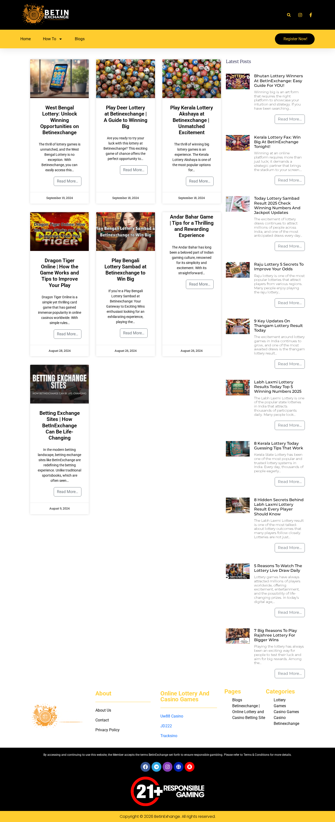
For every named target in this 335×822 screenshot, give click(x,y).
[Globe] (178, 767)
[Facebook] (145, 767)
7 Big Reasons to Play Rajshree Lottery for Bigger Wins (275, 635)
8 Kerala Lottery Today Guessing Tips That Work (278, 445)
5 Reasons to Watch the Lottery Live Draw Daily (278, 568)
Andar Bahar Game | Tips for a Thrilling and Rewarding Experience (192, 226)
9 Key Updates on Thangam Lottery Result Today (278, 326)
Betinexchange (286, 723)
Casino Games (286, 711)
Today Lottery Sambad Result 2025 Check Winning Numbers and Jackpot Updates (277, 205)
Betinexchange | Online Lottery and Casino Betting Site (248, 712)
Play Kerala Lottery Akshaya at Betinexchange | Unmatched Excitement (191, 120)
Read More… (67, 181)
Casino (280, 717)
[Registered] (189, 767)
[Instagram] (167, 767)
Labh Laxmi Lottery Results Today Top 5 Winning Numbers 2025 (277, 387)
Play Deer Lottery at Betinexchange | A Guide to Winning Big (125, 117)
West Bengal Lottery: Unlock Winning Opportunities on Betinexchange (59, 120)
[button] (289, 15)
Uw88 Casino (171, 716)
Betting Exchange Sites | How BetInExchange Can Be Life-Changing (59, 425)
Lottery (280, 700)
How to (49, 39)
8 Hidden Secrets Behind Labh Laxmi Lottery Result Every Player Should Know (279, 506)
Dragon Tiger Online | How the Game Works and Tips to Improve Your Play (59, 273)
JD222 (166, 726)
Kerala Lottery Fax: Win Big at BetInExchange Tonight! (277, 142)
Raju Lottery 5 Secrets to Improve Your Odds (279, 266)
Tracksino (168, 735)
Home (25, 39)
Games (280, 706)
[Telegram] (156, 767)
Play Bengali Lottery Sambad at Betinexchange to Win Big (125, 270)
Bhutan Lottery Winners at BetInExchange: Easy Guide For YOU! (278, 81)
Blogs (80, 39)
